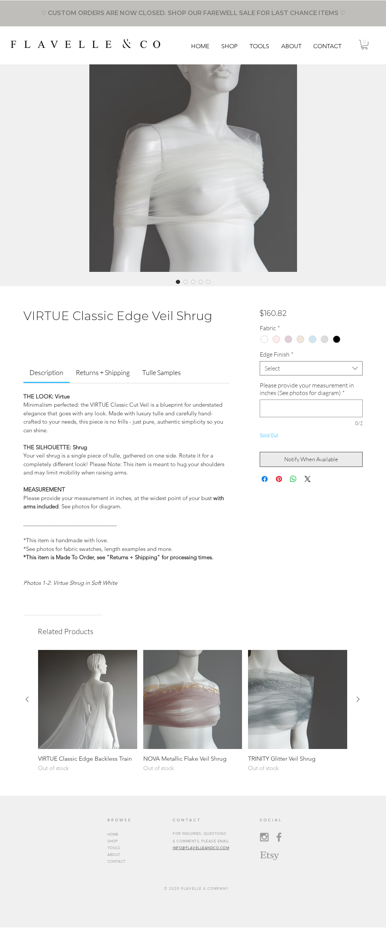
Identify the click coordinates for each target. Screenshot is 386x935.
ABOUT (113, 855)
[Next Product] (358, 699)
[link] (46, 372)
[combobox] (311, 368)
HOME (112, 834)
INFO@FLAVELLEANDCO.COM (201, 848)
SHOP (112, 841)
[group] (193, 711)
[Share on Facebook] (264, 479)
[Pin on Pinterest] (278, 479)
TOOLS (113, 848)
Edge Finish (276, 354)
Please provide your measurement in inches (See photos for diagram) (307, 389)
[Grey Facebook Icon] (279, 837)
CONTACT (116, 861)
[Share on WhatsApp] (293, 479)
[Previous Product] (27, 699)
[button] (230, 46)
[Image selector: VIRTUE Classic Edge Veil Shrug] (178, 281)
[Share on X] (307, 479)
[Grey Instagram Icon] (264, 837)
